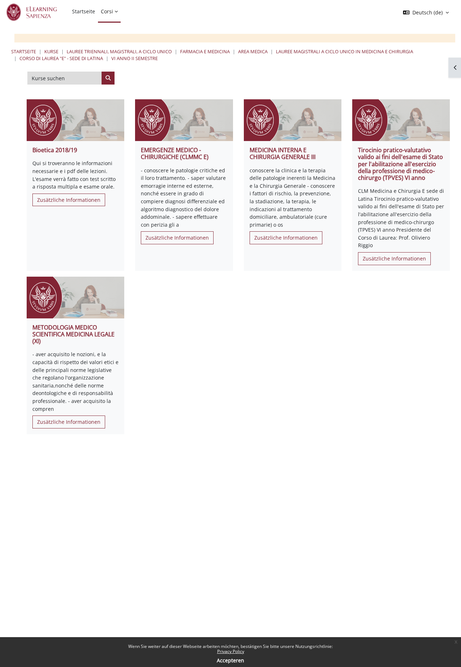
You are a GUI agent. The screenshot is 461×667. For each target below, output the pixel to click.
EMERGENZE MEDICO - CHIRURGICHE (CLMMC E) (175, 153)
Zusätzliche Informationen (68, 199)
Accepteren (230, 660)
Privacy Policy (230, 651)
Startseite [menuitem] (83, 11)
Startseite (23, 51)
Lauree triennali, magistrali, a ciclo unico (119, 51)
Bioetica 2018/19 (54, 150)
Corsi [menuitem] (107, 11)
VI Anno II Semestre (134, 58)
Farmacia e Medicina (205, 51)
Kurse (51, 51)
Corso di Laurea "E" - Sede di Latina (61, 58)
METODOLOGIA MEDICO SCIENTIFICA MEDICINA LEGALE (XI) (73, 334)
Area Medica (253, 51)
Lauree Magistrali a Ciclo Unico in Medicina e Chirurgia (344, 51)
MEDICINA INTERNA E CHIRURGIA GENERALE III (282, 153)
